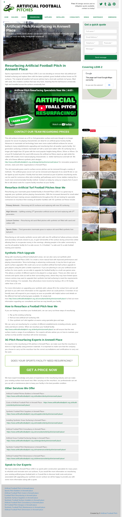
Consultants (74, 17)
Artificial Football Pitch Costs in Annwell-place (22, 493)
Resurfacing (35, 17)
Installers (60, 17)
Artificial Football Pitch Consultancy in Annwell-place (24, 502)
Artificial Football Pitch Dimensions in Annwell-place (24, 510)
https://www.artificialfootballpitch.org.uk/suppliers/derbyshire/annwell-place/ (35, 414)
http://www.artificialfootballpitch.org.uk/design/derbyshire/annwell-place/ (31, 162)
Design (86, 17)
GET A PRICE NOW (42, 370)
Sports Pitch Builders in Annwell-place (19, 491)
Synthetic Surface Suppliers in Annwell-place (21, 498)
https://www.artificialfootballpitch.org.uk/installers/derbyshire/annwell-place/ (35, 423)
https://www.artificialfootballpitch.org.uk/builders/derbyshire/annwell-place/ (34, 396)
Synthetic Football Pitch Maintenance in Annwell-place (25, 507)
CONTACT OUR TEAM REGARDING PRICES (41, 131)
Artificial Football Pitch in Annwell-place (19, 488)
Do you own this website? (94, 85)
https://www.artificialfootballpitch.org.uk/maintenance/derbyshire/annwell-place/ (36, 450)
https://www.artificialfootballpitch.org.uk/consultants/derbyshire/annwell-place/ (36, 432)
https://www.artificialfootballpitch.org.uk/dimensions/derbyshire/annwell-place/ (36, 458)
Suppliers (48, 17)
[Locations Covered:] (4, 2)
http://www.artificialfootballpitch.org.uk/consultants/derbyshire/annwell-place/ (37, 299)
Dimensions (112, 17)
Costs (23, 17)
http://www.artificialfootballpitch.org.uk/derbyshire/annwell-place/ (29, 329)
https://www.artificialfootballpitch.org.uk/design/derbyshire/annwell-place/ (34, 441)
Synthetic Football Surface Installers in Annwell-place (24, 500)
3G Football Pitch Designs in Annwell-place (21, 505)
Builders (14, 17)
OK (109, 85)
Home (6, 17)
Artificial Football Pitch (109, 513)
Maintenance (98, 17)
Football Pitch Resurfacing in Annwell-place (21, 495)
